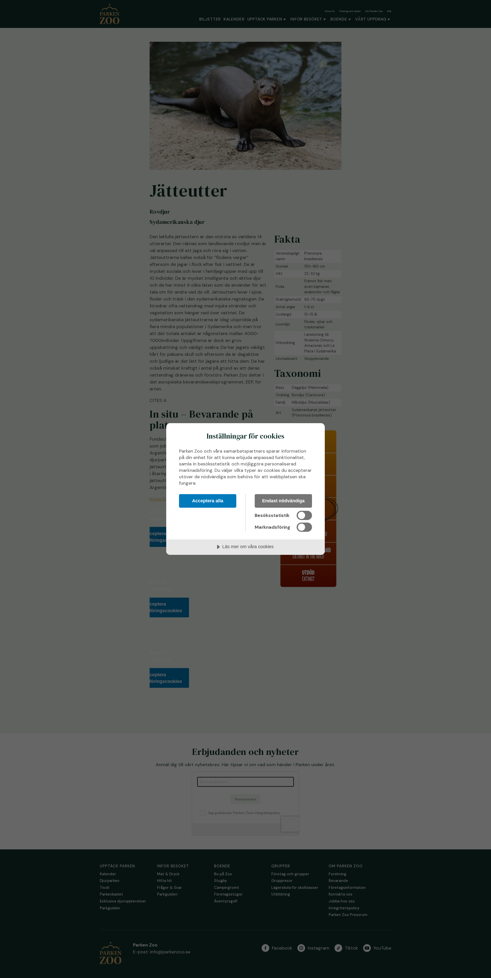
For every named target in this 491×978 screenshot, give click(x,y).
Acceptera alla (207, 500)
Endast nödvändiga (283, 500)
